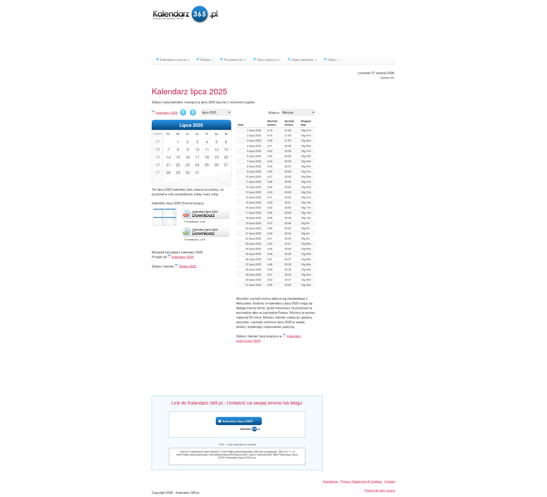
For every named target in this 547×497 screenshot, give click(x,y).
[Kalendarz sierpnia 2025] (193, 112)
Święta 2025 (187, 266)
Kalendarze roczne (173, 59)
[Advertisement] (255, 39)
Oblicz (332, 59)
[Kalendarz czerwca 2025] (183, 112)
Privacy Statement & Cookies (361, 481)
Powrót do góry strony (380, 490)
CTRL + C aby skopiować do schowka (237, 444)
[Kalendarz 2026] (185, 13)
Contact (389, 481)
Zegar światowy (302, 59)
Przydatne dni (234, 59)
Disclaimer (330, 481)
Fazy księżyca (267, 59)
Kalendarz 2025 (167, 112)
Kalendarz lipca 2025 (237, 421)
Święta (205, 59)
